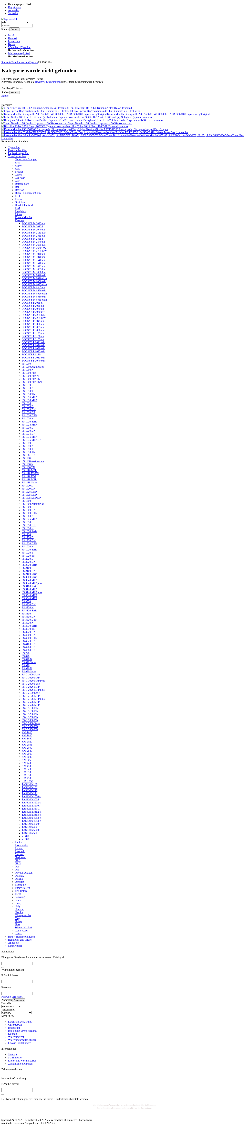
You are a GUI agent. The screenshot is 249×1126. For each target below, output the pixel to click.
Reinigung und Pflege (20, 939)
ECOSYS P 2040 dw (33, 311)
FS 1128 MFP (29, 491)
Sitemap (12, 1054)
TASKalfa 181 (29, 787)
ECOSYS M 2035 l (32, 226)
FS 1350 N (28, 528)
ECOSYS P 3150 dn (33, 336)
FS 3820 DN (29, 604)
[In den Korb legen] (2, 967)
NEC (17, 860)
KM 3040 (27, 756)
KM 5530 (27, 772)
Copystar (20, 177)
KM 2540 (27, 750)
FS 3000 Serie (29, 577)
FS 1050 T (27, 449)
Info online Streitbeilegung (22, 1030)
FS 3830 (26, 613)
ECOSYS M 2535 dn (33, 235)
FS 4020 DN (29, 641)
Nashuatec (20, 857)
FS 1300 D (28, 506)
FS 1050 (26, 442)
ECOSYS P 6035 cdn (33, 351)
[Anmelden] (2, 1094)
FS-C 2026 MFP (31, 686)
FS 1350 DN (29, 525)
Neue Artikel (15, 945)
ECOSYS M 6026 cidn (34, 278)
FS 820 (25, 656)
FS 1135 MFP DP (31, 497)
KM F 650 (27, 781)
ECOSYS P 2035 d (32, 302)
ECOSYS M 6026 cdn (34, 275)
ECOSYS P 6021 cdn (33, 342)
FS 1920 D (28, 537)
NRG (18, 863)
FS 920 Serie (29, 671)
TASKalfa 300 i (30, 799)
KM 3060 (27, 759)
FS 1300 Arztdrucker (33, 503)
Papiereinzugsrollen (18, 153)
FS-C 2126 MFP (31, 695)
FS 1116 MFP (29, 470)
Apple (18, 165)
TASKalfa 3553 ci (31, 814)
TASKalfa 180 (29, 784)
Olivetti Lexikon (24, 872)
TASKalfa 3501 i (31, 808)
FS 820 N (27, 659)
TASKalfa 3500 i (31, 805)
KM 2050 (27, 747)
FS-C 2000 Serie (31, 683)
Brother (19, 171)
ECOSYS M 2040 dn (33, 229)
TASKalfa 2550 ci (31, 796)
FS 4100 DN (29, 644)
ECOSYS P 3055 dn (33, 327)
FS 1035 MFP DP (31, 439)
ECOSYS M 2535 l (32, 238)
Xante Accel (21, 930)
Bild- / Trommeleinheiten (21, 936)
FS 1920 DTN (29, 543)
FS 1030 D (28, 427)
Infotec (18, 214)
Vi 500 (25, 839)
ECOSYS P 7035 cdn (33, 357)
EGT (17, 196)
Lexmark (20, 851)
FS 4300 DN (29, 650)
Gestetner (20, 202)
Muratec (19, 854)
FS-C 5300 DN (30, 720)
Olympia (19, 875)
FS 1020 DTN (29, 415)
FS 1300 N (28, 516)
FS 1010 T (27, 391)
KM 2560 (27, 753)
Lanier (18, 842)
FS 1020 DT (28, 412)
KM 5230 (27, 769)
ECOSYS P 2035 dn (33, 305)
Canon (18, 174)
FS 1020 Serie (29, 421)
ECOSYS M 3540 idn (34, 263)
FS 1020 (26, 403)
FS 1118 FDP (29, 476)
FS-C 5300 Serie (31, 723)
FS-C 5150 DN (30, 711)
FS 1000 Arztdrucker (33, 366)
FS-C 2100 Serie (31, 692)
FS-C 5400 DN (30, 729)
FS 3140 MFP (29, 589)
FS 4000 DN (29, 634)
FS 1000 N (28, 369)
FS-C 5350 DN (30, 726)
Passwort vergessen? (12, 996)
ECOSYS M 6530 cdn (34, 296)
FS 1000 (26, 363)
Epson (18, 199)
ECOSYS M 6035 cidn (34, 284)
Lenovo (19, 848)
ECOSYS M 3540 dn (33, 260)
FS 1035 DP (28, 433)
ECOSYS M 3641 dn (33, 266)
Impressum (14, 41)
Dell (17, 186)
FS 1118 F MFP (30, 473)
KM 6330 (27, 775)
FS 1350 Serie (29, 531)
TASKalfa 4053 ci (31, 820)
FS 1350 (26, 522)
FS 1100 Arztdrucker (33, 461)
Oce (17, 866)
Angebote (13, 942)
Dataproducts (22, 183)
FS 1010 (26, 385)
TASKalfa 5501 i (31, 833)
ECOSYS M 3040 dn (33, 253)
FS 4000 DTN (29, 637)
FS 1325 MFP (29, 519)
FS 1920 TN (28, 555)
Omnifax (19, 881)
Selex (18, 900)
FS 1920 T (27, 552)
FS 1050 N (28, 445)
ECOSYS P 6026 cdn (33, 345)
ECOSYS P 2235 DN (33, 314)
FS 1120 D (27, 485)
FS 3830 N (28, 622)
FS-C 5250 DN (30, 717)
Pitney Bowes (22, 887)
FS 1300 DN (29, 509)
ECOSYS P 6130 (31, 354)
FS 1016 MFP (29, 397)
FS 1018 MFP (29, 400)
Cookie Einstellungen (19, 1043)
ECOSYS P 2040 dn (33, 308)
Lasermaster (21, 845)
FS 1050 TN (28, 452)
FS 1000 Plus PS (31, 378)
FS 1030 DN (29, 430)
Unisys (18, 921)
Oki (17, 869)
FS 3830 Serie (29, 625)
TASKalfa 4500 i (31, 823)
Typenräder (14, 147)
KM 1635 (27, 735)
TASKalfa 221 (29, 793)
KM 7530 (27, 778)
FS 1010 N (28, 388)
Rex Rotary (21, 890)
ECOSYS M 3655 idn (34, 269)
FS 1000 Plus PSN (32, 381)
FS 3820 (26, 601)
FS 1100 (26, 458)
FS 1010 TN (28, 394)
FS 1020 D (28, 406)
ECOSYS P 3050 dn (33, 324)
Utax (17, 924)
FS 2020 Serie (29, 564)
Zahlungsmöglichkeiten (20, 1063)
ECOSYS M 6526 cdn (34, 290)
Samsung (20, 897)
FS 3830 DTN (29, 619)
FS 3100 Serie (29, 586)
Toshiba (19, 912)
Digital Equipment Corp (28, 193)
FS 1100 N (27, 464)
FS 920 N (27, 668)
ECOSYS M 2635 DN (34, 244)
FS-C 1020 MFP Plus (33, 680)
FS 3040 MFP (29, 580)
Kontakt (12, 38)
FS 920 (25, 665)
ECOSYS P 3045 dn (33, 321)
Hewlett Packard (24, 205)
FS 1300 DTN (29, 513)
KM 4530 (27, 765)
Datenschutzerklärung (20, 1021)
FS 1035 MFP (29, 436)
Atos (17, 168)
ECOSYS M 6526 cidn (34, 293)
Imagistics (20, 211)
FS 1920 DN (29, 540)
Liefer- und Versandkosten (22, 1060)
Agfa (17, 162)
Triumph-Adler (23, 915)
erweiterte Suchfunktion (48, 81)
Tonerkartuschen (17, 156)
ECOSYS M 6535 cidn (34, 299)
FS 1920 (26, 534)
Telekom (19, 909)
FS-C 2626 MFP (31, 705)
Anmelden (19, 1000)
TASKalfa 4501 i (31, 826)
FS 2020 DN (29, 561)
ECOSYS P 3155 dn (33, 339)
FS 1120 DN (28, 488)
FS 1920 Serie (29, 549)
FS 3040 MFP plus (32, 583)
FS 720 (25, 653)
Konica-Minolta (23, 217)
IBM (17, 208)
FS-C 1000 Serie (31, 674)
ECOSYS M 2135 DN (34, 232)
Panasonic (20, 884)
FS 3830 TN (28, 628)
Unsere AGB (15, 1024)
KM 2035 (27, 744)
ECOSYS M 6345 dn (33, 287)
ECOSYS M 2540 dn (33, 241)
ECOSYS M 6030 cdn (34, 281)
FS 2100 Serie (29, 573)
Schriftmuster (15, 1057)
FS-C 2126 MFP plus (33, 698)
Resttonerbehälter (17, 150)
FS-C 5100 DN (30, 708)
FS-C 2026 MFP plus (33, 689)
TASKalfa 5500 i (31, 829)
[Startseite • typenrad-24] (9, 19)
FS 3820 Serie (29, 610)
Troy (17, 918)
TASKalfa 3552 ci (31, 811)
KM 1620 (27, 732)
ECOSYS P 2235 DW (34, 317)
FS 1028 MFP (29, 424)
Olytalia (19, 878)
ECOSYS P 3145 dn (33, 333)
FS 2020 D (28, 558)
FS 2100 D (28, 567)
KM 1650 (27, 738)
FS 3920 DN (29, 631)
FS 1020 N (28, 418)
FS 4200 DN (29, 647)
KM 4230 (27, 762)
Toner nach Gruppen (26, 159)
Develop (19, 189)
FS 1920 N (28, 546)
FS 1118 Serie (29, 482)
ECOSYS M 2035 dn (33, 223)
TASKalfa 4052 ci (31, 817)
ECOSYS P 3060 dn (33, 330)
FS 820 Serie (29, 662)
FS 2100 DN (29, 570)
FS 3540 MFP (29, 595)
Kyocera (19, 220)
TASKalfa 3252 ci (31, 802)
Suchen (14, 29)
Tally (17, 906)
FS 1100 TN (28, 467)
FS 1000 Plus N (30, 375)
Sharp (18, 903)
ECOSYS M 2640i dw (34, 247)
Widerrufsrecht (16, 1036)
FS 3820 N (28, 607)
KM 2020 (27, 741)
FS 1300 (26, 500)
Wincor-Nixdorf (23, 927)
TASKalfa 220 (29, 790)
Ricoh (18, 894)
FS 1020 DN (29, 409)
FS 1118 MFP (29, 479)
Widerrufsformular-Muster (22, 1039)
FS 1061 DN (29, 455)
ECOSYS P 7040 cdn (33, 360)
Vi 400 (25, 836)
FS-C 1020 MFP (31, 677)
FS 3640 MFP (29, 598)
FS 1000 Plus (29, 372)
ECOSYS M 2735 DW (34, 250)
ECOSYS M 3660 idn (34, 272)
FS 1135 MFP (29, 494)
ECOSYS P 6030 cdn (33, 348)
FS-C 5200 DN (30, 714)
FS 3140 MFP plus (32, 592)
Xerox (18, 933)
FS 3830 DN (29, 616)
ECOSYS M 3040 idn (34, 257)
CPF (17, 180)
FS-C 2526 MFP (31, 701)
